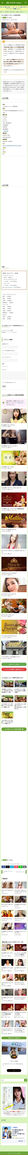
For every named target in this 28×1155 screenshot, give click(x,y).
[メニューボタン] (2, 2)
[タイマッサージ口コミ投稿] (14, 2)
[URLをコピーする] (25, 867)
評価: (3, 363)
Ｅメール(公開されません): (8, 350)
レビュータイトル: (6, 357)
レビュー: (4, 369)
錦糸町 (4, 17)
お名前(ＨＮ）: (5, 344)
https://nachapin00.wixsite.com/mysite (12, 145)
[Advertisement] (14, 169)
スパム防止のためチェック (9, 382)
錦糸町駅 (10, 17)
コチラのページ (11, 287)
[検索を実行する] (25, 1080)
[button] (3, 867)
